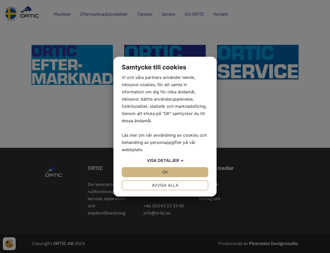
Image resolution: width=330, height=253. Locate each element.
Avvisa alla (165, 185)
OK (165, 172)
